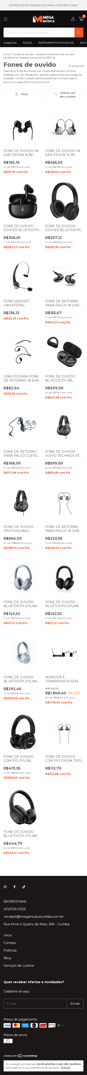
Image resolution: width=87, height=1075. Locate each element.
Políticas (10, 950)
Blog (7, 958)
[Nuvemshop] (21, 1056)
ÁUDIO (27, 42)
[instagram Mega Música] (5, 887)
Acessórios (10, 42)
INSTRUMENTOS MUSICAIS (56, 42)
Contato (10, 943)
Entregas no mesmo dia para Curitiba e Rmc (43, 5)
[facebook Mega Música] (14, 887)
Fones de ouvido (23, 54)
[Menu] (6, 19)
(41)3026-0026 (15, 909)
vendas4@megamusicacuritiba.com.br (34, 917)
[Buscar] (79, 32)
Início (7, 54)
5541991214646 (15, 901)
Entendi (65, 1067)
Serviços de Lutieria (19, 966)
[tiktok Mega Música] (23, 887)
